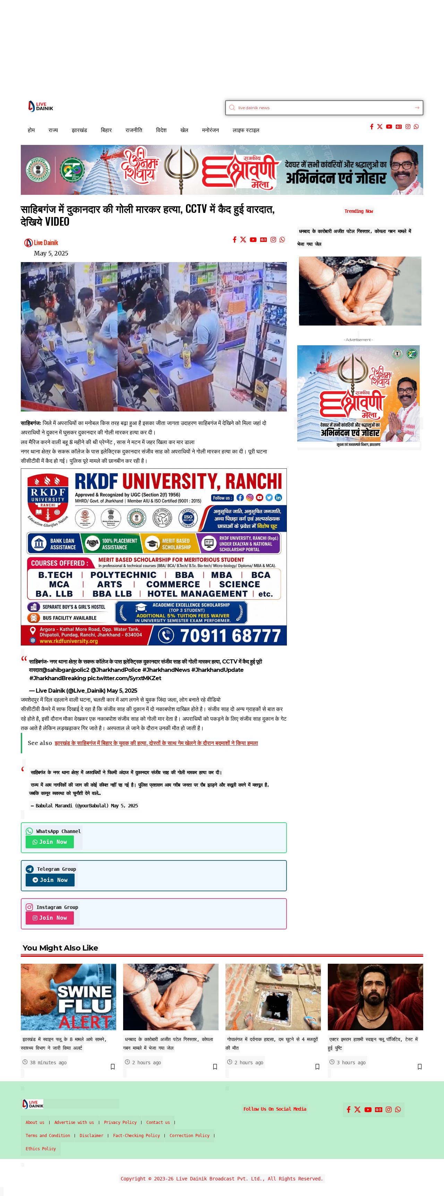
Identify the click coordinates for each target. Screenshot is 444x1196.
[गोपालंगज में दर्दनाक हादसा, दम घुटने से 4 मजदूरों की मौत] (273, 997)
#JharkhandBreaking (57, 678)
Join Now (53, 842)
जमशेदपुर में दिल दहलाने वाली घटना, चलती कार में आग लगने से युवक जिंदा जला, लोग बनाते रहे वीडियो (121, 699)
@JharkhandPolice (116, 670)
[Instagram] (408, 126)
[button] (298, 423)
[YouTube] (389, 126)
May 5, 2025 (122, 690)
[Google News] (399, 126)
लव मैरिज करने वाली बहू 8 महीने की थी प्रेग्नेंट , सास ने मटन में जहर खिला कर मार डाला (108, 442)
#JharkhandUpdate (217, 670)
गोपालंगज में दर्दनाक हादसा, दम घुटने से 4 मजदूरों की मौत (351, 231)
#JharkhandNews (166, 670)
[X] (379, 126)
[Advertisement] (208, 48)
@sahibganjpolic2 (65, 670)
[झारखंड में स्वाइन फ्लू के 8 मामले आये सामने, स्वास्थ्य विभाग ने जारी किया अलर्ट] (68, 997)
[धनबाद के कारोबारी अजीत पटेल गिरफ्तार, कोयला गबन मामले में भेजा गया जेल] (171, 997)
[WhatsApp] (416, 126)
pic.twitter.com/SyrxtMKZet (124, 678)
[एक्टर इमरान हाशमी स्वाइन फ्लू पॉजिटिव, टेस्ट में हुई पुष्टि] (375, 997)
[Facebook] (371, 126)
